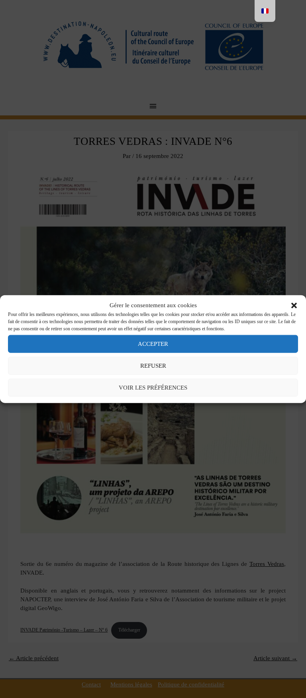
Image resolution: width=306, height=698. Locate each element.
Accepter (153, 344)
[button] (294, 305)
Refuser (153, 366)
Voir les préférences (153, 387)
